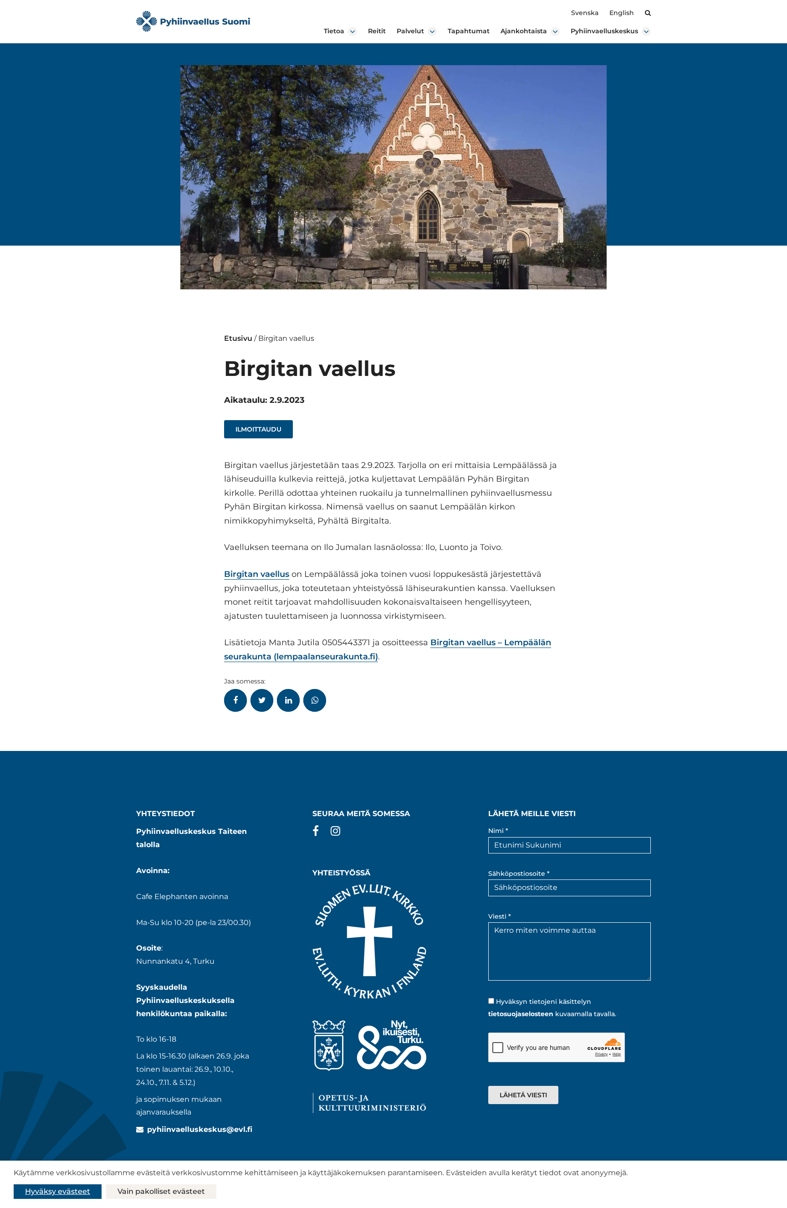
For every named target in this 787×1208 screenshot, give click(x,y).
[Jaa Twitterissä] (261, 700)
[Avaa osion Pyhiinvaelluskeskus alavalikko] (646, 31)
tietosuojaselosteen (520, 1014)
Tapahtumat (469, 31)
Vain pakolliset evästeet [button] (161, 1191)
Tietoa (334, 31)
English (621, 13)
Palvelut (410, 31)
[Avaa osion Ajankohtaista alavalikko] (555, 31)
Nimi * (498, 831)
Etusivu (238, 338)
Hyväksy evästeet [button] (57, 1191)
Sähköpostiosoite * (519, 873)
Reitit (377, 31)
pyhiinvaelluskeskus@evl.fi (199, 1129)
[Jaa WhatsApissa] (314, 700)
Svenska (584, 13)
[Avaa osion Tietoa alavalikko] (352, 31)
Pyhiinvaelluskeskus (604, 31)
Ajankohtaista (524, 31)
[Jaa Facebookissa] (235, 700)
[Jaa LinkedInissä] (288, 700)
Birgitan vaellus (256, 574)
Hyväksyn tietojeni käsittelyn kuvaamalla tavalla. (552, 1007)
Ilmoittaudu (258, 429)
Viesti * (499, 916)
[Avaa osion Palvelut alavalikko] (432, 31)
